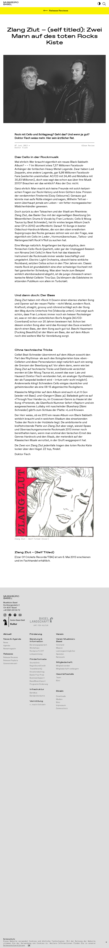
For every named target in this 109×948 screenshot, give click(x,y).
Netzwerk (60, 657)
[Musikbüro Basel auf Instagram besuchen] (5, 615)
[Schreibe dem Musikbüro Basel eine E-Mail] (20, 615)
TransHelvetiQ (36, 669)
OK (29, 946)
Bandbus (33, 693)
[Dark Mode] (99, 3)
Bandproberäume (37, 696)
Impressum (61, 705)
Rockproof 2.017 (37, 651)
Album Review (87, 145)
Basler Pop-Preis (37, 675)
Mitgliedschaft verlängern (67, 669)
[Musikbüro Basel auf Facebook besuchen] (10, 615)
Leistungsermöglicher (65, 651)
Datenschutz (62, 708)
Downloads (61, 696)
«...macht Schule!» (38, 704)
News (5, 642)
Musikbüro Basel (11, 597)
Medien (59, 699)
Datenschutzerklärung (14, 945)
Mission (59, 648)
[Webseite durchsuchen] (104, 3)
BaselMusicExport (37, 681)
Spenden (60, 654)
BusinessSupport (37, 678)
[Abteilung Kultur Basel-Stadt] (14, 622)
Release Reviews (10, 657)
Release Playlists (10, 660)
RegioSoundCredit (38, 666)
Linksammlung (36, 654)
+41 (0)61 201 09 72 (11, 610)
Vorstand (60, 645)
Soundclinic (35, 663)
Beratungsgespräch (38, 645)
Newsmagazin (9, 648)
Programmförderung (39, 684)
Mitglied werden (63, 666)
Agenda (6, 645)
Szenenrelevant (10, 663)
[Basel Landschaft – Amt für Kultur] (41, 621)
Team (58, 677)
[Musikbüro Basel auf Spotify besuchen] (15, 615)
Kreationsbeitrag (37, 672)
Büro (58, 680)
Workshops (34, 648)
